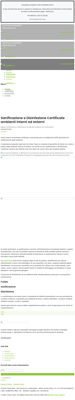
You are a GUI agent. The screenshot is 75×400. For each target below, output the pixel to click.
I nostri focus (9, 91)
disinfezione (8, 261)
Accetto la (6, 379)
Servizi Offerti (9, 93)
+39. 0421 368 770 (67, 32)
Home (3, 127)
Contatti (7, 96)
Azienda (7, 89)
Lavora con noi (9, 358)
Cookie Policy (18, 384)
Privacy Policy (6, 384)
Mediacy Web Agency (56, 395)
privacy (3, 380)
